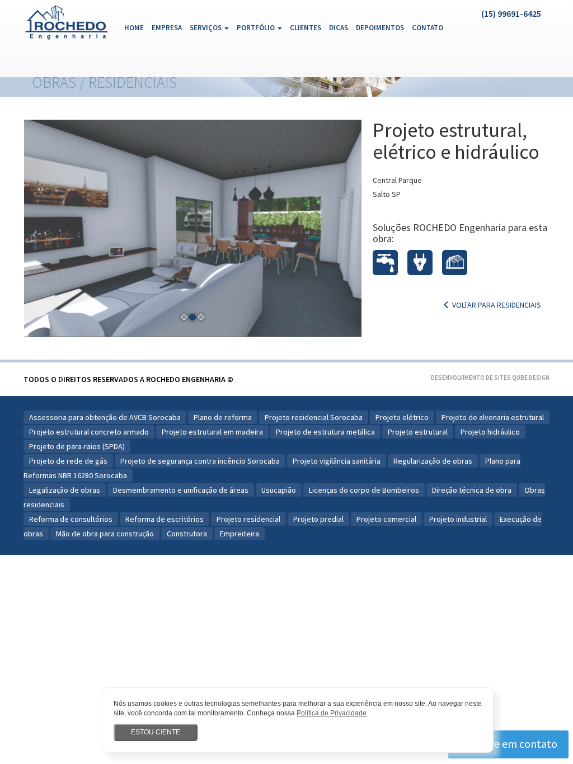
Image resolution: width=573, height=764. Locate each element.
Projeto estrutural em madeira (212, 432)
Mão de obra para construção (105, 534)
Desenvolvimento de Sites (471, 377)
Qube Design (530, 377)
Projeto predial (318, 519)
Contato (427, 27)
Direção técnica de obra (471, 490)
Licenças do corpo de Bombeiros (364, 490)
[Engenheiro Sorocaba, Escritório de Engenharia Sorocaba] (67, 19)
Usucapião (278, 490)
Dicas (338, 27)
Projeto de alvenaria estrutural (493, 417)
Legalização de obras (64, 490)
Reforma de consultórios (70, 519)
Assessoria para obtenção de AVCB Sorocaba (105, 417)
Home (136, 27)
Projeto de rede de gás (68, 461)
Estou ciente (155, 732)
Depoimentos (380, 27)
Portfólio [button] (256, 27)
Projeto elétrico (402, 417)
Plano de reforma (223, 417)
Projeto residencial (248, 519)
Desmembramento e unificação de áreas (180, 490)
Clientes (305, 27)
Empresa (167, 27)
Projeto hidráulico (490, 432)
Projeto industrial (458, 519)
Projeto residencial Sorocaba (314, 417)
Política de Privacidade (332, 713)
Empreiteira (239, 534)
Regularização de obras (432, 461)
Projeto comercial (386, 519)
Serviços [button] (206, 27)
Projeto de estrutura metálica (325, 432)
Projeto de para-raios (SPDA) (77, 446)
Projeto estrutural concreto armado (89, 432)
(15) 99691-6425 (511, 13)
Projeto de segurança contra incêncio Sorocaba (200, 461)
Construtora (187, 534)
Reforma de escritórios (164, 519)
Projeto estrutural (418, 432)
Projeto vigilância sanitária (337, 461)
